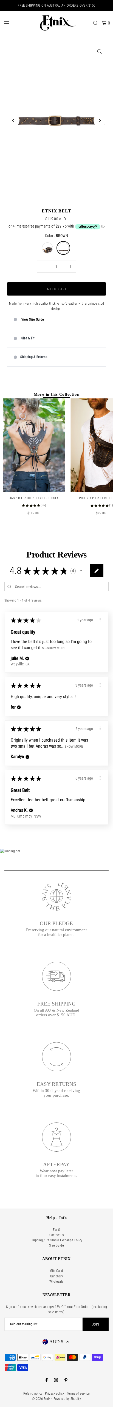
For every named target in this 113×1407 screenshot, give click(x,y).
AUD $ (56, 1341)
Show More (56, 648)
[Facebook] (47, 1380)
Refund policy (33, 1393)
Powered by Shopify (67, 1399)
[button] (81, 570)
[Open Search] (95, 23)
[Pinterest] (65, 1380)
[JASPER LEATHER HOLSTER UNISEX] (34, 445)
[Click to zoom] (100, 51)
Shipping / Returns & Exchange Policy (57, 1240)
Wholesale (56, 1281)
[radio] (47, 248)
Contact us (56, 1235)
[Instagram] (56, 1380)
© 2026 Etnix (41, 1399)
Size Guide (56, 1245)
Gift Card (56, 1271)
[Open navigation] (17, 22)
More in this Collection (57, 394)
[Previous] (13, 120)
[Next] (100, 120)
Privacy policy (54, 1393)
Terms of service (78, 1393)
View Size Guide (32, 319)
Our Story (56, 1276)
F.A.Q (56, 1230)
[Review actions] (100, 620)
